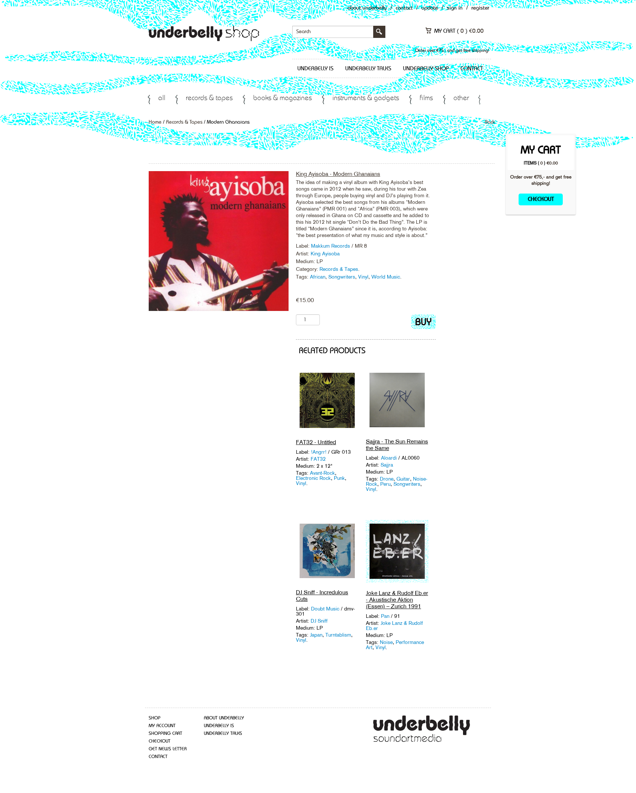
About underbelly (224, 718)
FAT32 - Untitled (316, 442)
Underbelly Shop (426, 69)
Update (429, 8)
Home (155, 122)
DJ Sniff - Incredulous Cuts (322, 595)
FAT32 (318, 459)
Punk (339, 478)
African (317, 277)
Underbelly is (315, 69)
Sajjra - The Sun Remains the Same (397, 445)
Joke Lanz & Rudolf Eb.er (394, 625)
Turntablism (338, 635)
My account (162, 725)
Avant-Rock (322, 473)
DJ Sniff (319, 621)
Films (426, 98)
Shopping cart (165, 733)
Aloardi (389, 458)
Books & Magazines (282, 98)
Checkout (541, 199)
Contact (404, 8)
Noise (386, 642)
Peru (385, 484)
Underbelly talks (368, 69)
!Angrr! (318, 452)
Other (461, 98)
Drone (386, 479)
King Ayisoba (325, 253)
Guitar (403, 479)
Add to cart (423, 323)
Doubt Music (325, 609)
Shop (154, 718)
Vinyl (363, 277)
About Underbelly (367, 8)
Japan (316, 635)
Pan (386, 616)
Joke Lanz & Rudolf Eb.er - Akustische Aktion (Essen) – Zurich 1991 (397, 600)
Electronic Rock (313, 478)
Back (490, 122)
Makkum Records (331, 246)
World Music (385, 277)
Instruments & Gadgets (365, 98)
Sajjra (387, 465)
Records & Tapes (209, 98)
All (161, 98)
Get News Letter (168, 749)
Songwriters (341, 277)
